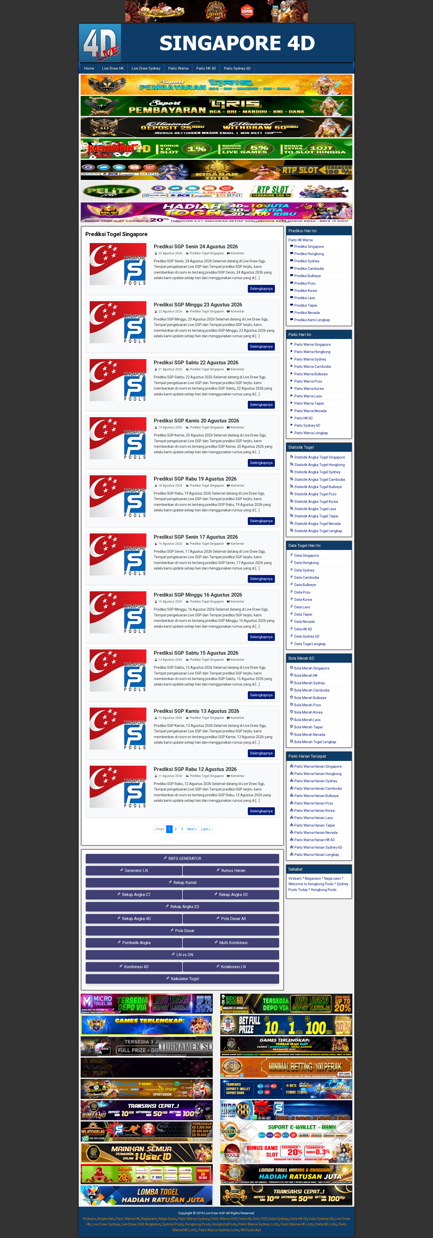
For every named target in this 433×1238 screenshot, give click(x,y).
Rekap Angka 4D (136, 918)
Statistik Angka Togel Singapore (319, 457)
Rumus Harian (232, 870)
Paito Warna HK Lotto (297, 1224)
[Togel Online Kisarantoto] (216, 170)
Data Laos (302, 607)
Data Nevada (304, 622)
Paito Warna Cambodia (312, 367)
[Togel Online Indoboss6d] (286, 1004)
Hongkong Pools (324, 890)
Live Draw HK (113, 68)
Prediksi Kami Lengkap (312, 320)
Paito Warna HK (128, 1219)
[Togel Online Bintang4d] (147, 1111)
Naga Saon (167, 1219)
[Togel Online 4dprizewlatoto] (147, 1153)
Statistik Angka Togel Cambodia (319, 480)
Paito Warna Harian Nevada (316, 833)
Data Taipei (303, 614)
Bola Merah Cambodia (312, 690)
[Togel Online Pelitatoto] (216, 191)
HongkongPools (224, 1224)
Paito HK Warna (300, 240)
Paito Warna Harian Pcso (313, 803)
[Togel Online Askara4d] (147, 1089)
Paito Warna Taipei (309, 403)
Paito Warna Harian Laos (313, 818)
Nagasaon (313, 878)
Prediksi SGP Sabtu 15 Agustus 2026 (196, 653)
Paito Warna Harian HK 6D (314, 840)
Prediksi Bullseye (307, 276)
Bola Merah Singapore (312, 668)
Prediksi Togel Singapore (116, 234)
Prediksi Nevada (307, 313)
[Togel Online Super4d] (216, 128)
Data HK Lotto (326, 1224)
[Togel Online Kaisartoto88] (147, 1175)
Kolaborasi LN (233, 966)
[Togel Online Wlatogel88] (147, 1132)
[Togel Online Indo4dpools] (147, 1196)
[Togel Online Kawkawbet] (147, 1047)
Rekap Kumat (184, 882)
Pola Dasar (184, 930)
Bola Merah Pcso (307, 705)
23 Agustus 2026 (170, 253)
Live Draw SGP (132, 1224)
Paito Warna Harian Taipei (314, 825)
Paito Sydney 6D (237, 68)
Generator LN (136, 870)
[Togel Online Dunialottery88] (286, 1068)
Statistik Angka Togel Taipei (316, 516)
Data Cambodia (306, 578)
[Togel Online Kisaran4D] (216, 149)
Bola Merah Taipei (308, 727)
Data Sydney (304, 570)
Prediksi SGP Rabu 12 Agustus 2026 (195, 769)
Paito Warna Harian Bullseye (316, 796)
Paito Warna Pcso (308, 381)
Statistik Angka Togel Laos (315, 509)
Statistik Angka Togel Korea (316, 502)
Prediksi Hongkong (309, 254)
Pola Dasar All (233, 918)
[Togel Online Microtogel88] (147, 1004)
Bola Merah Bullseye (310, 698)
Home (89, 68)
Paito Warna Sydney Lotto (258, 1224)
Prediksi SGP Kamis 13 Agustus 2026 (196, 711)
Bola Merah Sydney (309, 683)
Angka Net (105, 1219)
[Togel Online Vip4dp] (286, 1047)
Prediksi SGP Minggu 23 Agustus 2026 (198, 305)
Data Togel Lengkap (310, 644)
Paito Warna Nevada (310, 411)
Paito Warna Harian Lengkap (316, 855)
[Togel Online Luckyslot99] (286, 1026)
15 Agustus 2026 (170, 601)
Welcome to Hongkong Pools (311, 884)
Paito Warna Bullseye (311, 374)
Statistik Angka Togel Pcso (315, 494)
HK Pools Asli (251, 1230)
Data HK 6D (303, 629)
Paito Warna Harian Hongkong (318, 774)
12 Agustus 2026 (170, 718)
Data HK (245, 1219)
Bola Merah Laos (307, 720)
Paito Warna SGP (224, 1219)
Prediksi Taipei (305, 305)
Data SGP (260, 1219)
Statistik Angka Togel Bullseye (318, 487)
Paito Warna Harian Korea (314, 811)
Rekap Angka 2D (184, 906)
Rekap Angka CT (136, 894)
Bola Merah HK (305, 675)
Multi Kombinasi (233, 942)
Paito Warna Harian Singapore (318, 766)
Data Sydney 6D (306, 636)
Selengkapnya (261, 289)
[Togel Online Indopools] (286, 1153)
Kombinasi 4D (136, 966)
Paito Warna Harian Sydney (315, 781)
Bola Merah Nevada (309, 735)
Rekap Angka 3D (233, 894)
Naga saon (332, 878)
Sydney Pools (172, 1224)
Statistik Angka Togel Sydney (317, 472)
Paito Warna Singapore (312, 345)
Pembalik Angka (136, 942)
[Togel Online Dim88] (216, 106)
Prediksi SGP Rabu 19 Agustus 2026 (195, 479)
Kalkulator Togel (184, 978)
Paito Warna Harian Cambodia (318, 788)
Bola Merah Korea (308, 712)
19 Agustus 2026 (170, 427)
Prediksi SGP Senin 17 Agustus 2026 (196, 537)
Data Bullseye (305, 585)
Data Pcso (302, 592)
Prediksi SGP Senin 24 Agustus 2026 (196, 247)
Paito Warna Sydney (310, 359)
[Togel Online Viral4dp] (216, 213)
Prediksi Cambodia (309, 269)
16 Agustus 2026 (170, 543)
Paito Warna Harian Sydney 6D (318, 847)
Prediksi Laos (304, 298)
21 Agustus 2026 (170, 369)
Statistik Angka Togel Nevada (317, 524)
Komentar (237, 253)
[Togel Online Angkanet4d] (286, 1132)
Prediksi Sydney (306, 261)
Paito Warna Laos (308, 396)
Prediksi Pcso (304, 283)
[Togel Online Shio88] (286, 1175)
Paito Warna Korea (309, 389)
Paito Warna (178, 68)
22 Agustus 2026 (170, 311)
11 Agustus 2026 (170, 776)
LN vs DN (184, 954)
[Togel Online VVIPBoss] (216, 85)
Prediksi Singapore (309, 247)
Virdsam (295, 878)
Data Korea (303, 600)
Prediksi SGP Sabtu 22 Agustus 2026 (196, 363)
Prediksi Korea (305, 291)
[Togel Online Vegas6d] (147, 1068)
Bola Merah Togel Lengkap (315, 742)
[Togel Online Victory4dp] (147, 1026)
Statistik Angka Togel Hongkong (319, 465)
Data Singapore (306, 555)
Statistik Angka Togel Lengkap (318, 531)
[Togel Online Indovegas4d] (286, 1196)
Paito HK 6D (206, 68)
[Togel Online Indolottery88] (286, 1111)
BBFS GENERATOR (184, 858)
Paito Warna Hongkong (312, 352)
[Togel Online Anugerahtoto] (286, 1089)
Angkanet (153, 1224)
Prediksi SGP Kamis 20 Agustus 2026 (196, 421)
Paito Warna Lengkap (311, 433)
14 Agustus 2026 (170, 659)
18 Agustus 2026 (170, 485)
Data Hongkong (306, 563)
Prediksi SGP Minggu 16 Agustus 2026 (198, 595)
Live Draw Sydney (146, 68)
